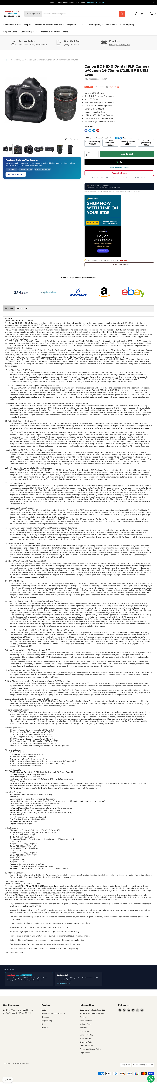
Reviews (44, 1028)
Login (140, 13)
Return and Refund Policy (90, 1049)
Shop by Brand (86, 1020)
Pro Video (110, 24)
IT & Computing (127, 24)
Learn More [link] (127, 138)
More (65, 31)
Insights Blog (46, 1020)
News (43, 1024)
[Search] (122, 14)
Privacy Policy (85, 1038)
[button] (119, 264)
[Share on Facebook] (86, 130)
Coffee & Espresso (29, 31)
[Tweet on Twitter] (89, 130)
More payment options (119, 168)
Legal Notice (85, 1052)
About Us (83, 1028)
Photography (95, 24)
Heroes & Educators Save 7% (48, 24)
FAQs (43, 1010)
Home (5, 60)
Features (9, 308)
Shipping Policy (86, 1042)
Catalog (83, 1017)
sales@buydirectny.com (119, 44)
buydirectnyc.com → (63, 983)
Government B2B (11, 24)
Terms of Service (86, 1045)
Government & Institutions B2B (92, 1010)
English (124, 1065)
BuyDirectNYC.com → (95, 2)
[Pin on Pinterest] (97, 130)
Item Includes (22, 308)
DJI (83, 24)
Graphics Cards (10, 31)
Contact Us (84, 1031)
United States (141, 1065)
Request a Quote (119, 173)
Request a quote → (16, 174)
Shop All (28, 24)
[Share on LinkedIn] (93, 130)
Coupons (45, 1017)
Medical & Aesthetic (50, 31)
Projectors (72, 24)
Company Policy (86, 1035)
